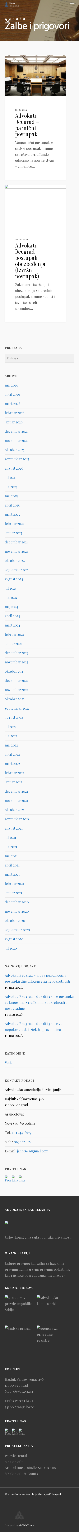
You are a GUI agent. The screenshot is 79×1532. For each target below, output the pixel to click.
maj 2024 (11, 606)
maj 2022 (11, 745)
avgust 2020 (14, 939)
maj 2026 (11, 385)
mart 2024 (12, 625)
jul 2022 (10, 726)
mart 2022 (12, 763)
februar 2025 (14, 523)
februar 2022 (14, 773)
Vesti (16, 61)
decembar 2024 (16, 542)
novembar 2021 (16, 800)
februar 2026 (14, 413)
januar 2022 (13, 782)
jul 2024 (10, 588)
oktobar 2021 (14, 809)
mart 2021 (12, 874)
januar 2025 (13, 533)
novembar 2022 (16, 689)
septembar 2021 (17, 819)
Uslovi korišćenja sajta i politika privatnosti (38, 1237)
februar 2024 (14, 634)
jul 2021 (10, 837)
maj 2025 (11, 496)
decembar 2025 (16, 431)
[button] (72, 5)
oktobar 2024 (15, 560)
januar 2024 (13, 643)
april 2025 (12, 505)
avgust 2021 (14, 828)
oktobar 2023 (15, 671)
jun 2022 (11, 736)
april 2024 (12, 616)
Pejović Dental (16, 1456)
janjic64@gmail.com (32, 1151)
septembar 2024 (17, 569)
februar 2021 (14, 883)
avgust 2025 (14, 468)
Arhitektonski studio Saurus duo (30, 1467)
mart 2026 (12, 403)
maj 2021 (11, 856)
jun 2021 (11, 846)
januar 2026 (13, 422)
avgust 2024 (14, 579)
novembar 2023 (16, 662)
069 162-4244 (23, 1142)
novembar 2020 (17, 911)
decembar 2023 (16, 653)
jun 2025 (11, 486)
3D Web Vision (26, 1525)
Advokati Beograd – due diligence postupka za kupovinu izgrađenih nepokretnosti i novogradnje (39, 1002)
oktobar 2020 (15, 920)
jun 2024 (11, 597)
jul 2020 (11, 948)
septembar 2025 (17, 459)
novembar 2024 (16, 551)
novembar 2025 (16, 440)
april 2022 (12, 754)
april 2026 (12, 394)
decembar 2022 (16, 680)
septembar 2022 (17, 708)
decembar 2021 (16, 791)
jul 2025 (10, 477)
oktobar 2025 (14, 449)
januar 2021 (13, 893)
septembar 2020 (17, 929)
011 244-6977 (21, 1132)
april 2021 (12, 865)
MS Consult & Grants (21, 1473)
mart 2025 (12, 514)
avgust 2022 (14, 717)
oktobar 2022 (15, 699)
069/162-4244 (23, 1391)
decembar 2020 (17, 902)
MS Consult (14, 1462)
